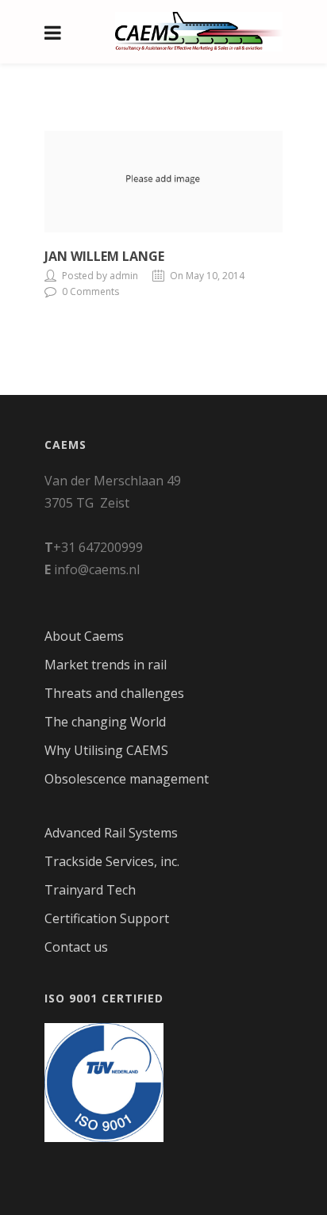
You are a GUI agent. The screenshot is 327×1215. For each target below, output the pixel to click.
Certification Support (106, 918)
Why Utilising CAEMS (106, 750)
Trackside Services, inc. (111, 861)
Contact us (76, 947)
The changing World (105, 721)
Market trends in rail (105, 664)
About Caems (84, 636)
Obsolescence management (126, 779)
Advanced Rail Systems (111, 832)
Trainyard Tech (90, 890)
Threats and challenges (114, 693)
